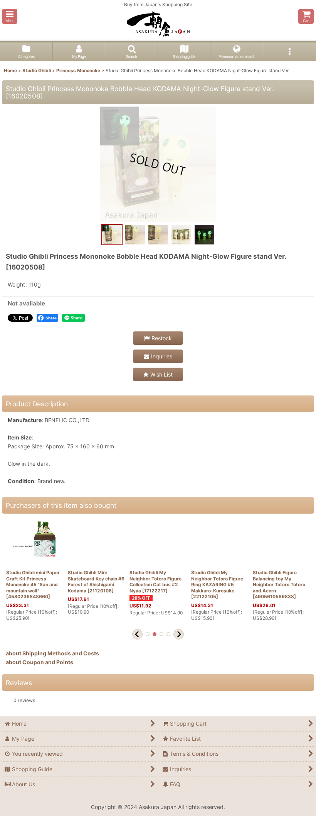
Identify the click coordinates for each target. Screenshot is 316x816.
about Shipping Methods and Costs (52, 653)
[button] (9, 16)
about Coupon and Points (39, 662)
